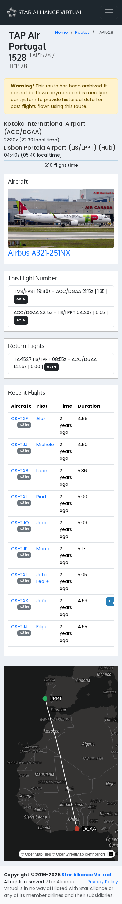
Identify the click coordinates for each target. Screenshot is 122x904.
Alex (41, 418)
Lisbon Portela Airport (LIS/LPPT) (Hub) (59, 148)
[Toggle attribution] (111, 854)
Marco (43, 548)
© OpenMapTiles (36, 854)
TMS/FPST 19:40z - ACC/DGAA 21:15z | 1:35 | (60, 294)
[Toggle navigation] (109, 12)
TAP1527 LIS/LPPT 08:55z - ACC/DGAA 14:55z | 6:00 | (55, 363)
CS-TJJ (19, 444)
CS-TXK (19, 600)
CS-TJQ (20, 522)
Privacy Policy (103, 881)
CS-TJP (19, 548)
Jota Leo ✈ (42, 578)
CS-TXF (19, 418)
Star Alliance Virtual (86, 874)
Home (61, 32)
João (41, 600)
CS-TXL (19, 574)
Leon (41, 470)
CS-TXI (19, 496)
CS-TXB (19, 470)
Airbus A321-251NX (39, 252)
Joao (41, 522)
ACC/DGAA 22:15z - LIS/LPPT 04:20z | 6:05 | (61, 316)
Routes (82, 32)
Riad (41, 496)
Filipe (41, 626)
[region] (61, 763)
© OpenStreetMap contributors (79, 854)
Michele (45, 444)
